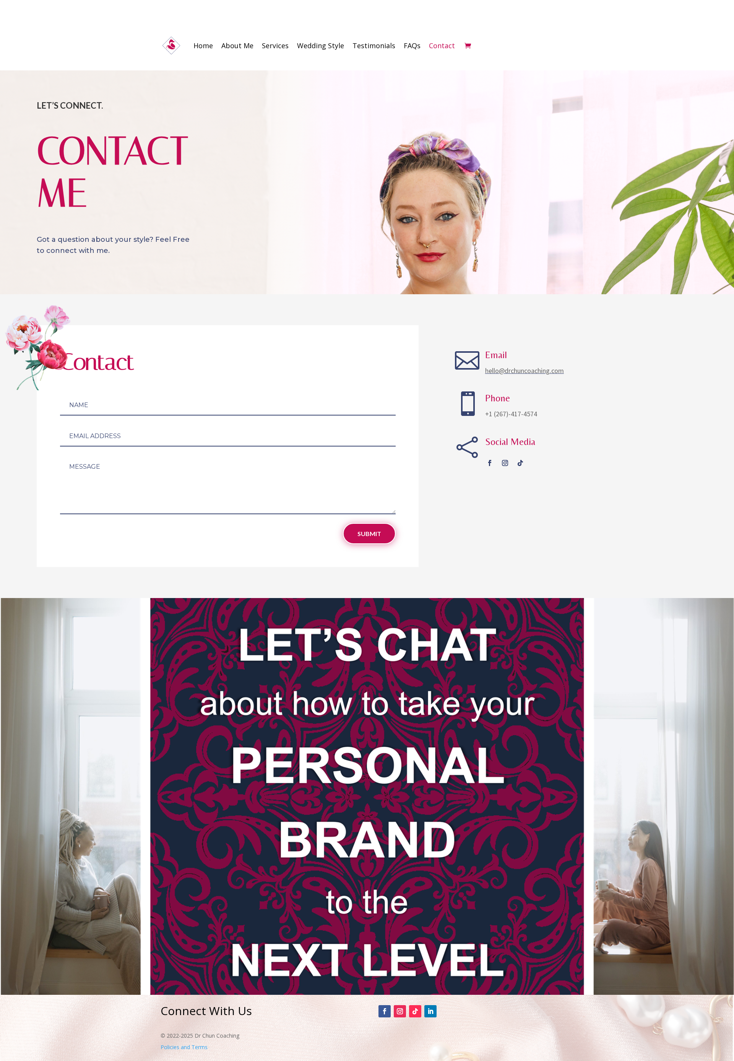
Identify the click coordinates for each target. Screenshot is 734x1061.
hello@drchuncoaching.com (524, 370)
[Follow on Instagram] (505, 463)
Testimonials (373, 45)
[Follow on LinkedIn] (430, 1011)
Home (203, 45)
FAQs (412, 45)
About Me (237, 45)
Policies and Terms (184, 1047)
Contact (442, 45)
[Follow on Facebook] (490, 463)
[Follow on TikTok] (520, 463)
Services (275, 45)
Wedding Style (320, 45)
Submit (369, 533)
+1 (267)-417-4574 (511, 413)
